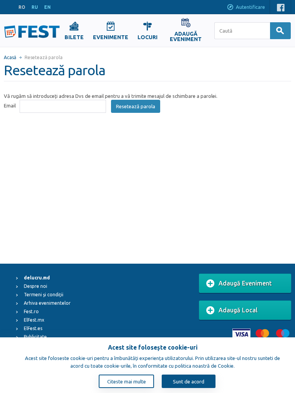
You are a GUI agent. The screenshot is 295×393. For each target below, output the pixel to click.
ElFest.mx (34, 319)
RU (34, 7)
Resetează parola (135, 106)
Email (10, 105)
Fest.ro (31, 311)
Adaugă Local (238, 310)
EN (47, 7)
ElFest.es (33, 328)
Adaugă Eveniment (245, 283)
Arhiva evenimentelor (47, 303)
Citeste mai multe (126, 381)
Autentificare (250, 7)
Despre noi (35, 286)
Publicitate (35, 336)
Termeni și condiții (43, 294)
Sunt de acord (188, 381)
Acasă (10, 57)
